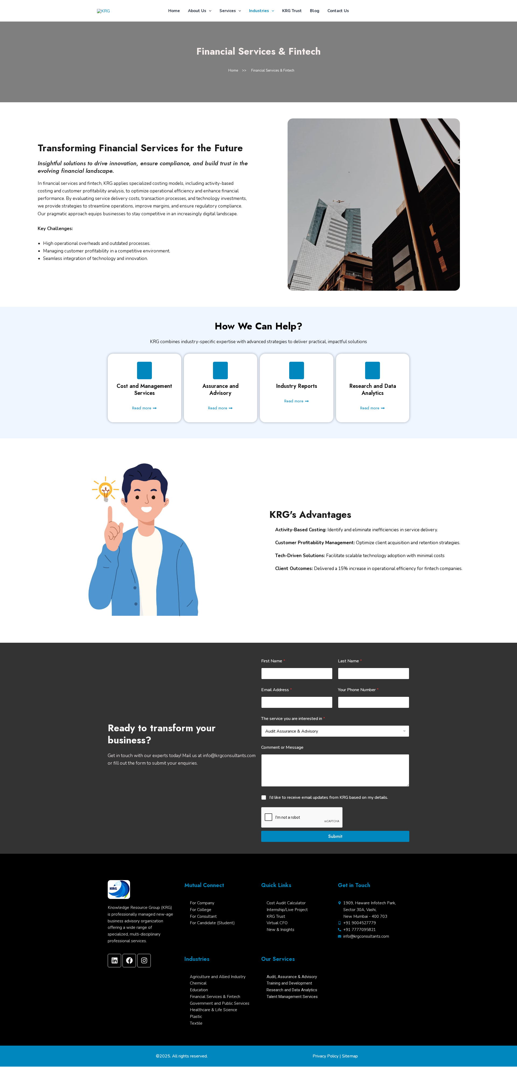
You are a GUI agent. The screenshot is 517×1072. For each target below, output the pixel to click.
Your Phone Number (358, 690)
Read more (141, 408)
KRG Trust (292, 10)
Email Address (276, 690)
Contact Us (338, 10)
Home (174, 10)
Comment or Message (282, 747)
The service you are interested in (293, 718)
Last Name (350, 661)
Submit (335, 836)
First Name (273, 661)
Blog (314, 10)
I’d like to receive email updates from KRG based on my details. (328, 797)
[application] (208, 11)
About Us (197, 10)
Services (227, 10)
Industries (259, 10)
